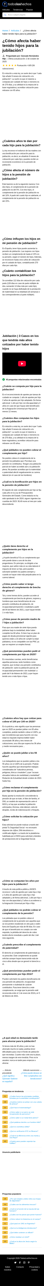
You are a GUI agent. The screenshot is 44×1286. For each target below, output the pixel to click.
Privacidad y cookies (34, 1268)
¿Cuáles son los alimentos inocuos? (23, 1204)
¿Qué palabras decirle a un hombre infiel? (25, 1122)
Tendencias (18, 10)
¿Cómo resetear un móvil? (19, 1237)
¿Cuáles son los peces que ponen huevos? (26, 1215)
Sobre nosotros (7, 1268)
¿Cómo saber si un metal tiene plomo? (24, 1118)
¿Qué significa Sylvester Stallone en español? (9, 1079)
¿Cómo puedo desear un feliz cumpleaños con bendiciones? (31, 1076)
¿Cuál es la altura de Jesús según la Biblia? (23, 1242)
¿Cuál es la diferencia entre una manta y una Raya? (25, 1136)
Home (5, 30)
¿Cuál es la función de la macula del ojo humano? (24, 1210)
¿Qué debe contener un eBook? (21, 1232)
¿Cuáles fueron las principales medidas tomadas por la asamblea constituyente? (25, 1097)
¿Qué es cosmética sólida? (20, 1127)
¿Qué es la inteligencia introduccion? (23, 1228)
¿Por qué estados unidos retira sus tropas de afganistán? (25, 1200)
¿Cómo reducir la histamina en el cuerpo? (25, 1219)
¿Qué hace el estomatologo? (20, 1108)
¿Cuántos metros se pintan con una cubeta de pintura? (26, 1103)
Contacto (20, 1267)
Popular (29, 10)
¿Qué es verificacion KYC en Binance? (24, 1131)
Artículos (6, 10)
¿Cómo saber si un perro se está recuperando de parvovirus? (22, 1113)
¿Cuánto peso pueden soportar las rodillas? (22, 1142)
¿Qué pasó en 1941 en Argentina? (22, 1223)
